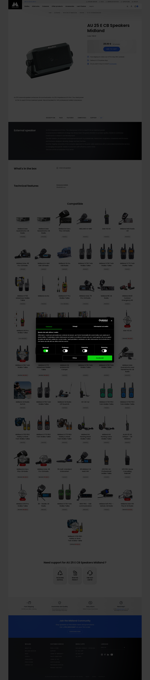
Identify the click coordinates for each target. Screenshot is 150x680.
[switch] (65, 350)
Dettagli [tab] (75, 326)
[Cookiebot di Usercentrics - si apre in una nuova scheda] (100, 320)
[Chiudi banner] (111, 320)
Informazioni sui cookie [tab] (101, 326)
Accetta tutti (100, 358)
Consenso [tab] (49, 326)
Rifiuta (75, 358)
